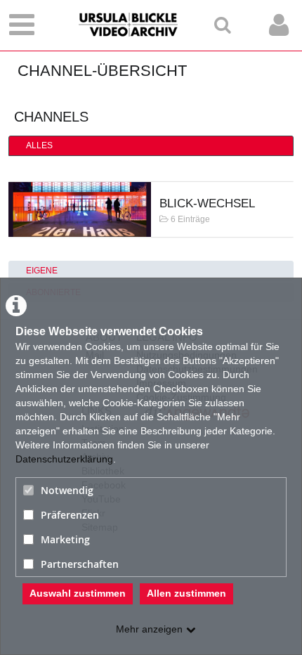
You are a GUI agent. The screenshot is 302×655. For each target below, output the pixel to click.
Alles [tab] (39, 145)
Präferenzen (70, 514)
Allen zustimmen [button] (186, 593)
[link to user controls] (279, 25)
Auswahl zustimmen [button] (77, 593)
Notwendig (67, 490)
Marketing (65, 539)
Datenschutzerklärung (64, 459)
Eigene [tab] (42, 270)
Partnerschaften (80, 564)
